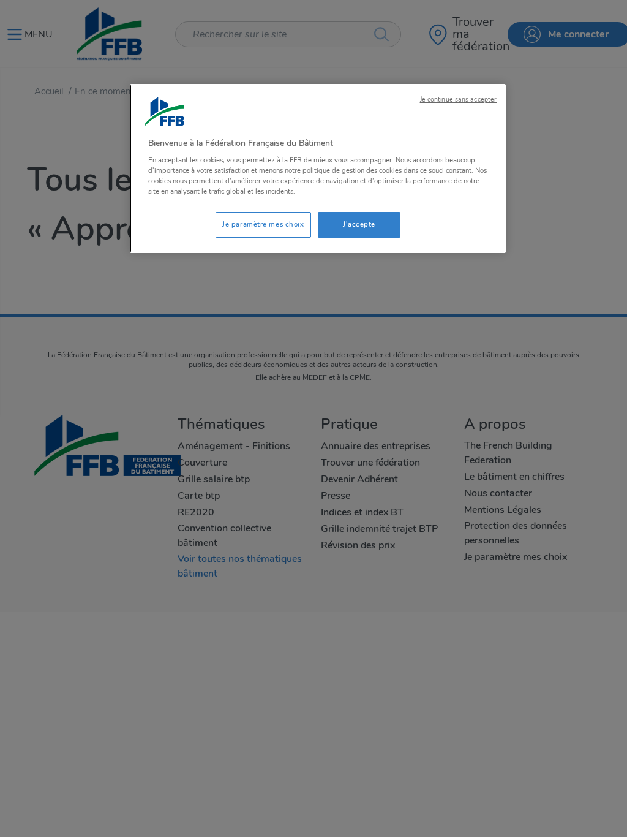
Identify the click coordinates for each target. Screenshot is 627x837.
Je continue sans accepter (458, 99)
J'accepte (359, 224)
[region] (318, 169)
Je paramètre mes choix (263, 224)
